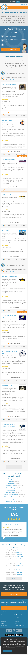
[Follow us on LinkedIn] (17, 630)
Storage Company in (14, 550)
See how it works (14, 608)
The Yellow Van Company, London (11, 524)
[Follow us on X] (10, 630)
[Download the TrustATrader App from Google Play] (9, 635)
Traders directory (19, 619)
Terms (16, 623)
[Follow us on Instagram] (14, 630)
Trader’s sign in (23, 4)
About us (3, 615)
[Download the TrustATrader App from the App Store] (19, 635)
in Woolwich (14, 479)
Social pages (4, 625)
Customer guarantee (19, 625)
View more (14, 467)
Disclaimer (17, 621)
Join (17, 1)
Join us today (14, 594)
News (2, 623)
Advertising (3, 617)
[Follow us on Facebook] (7, 630)
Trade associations (19, 615)
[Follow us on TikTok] (20, 630)
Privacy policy (18, 617)
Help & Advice (4, 619)
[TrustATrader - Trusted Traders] (4, 6)
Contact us (3, 621)
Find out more (12, 79)
